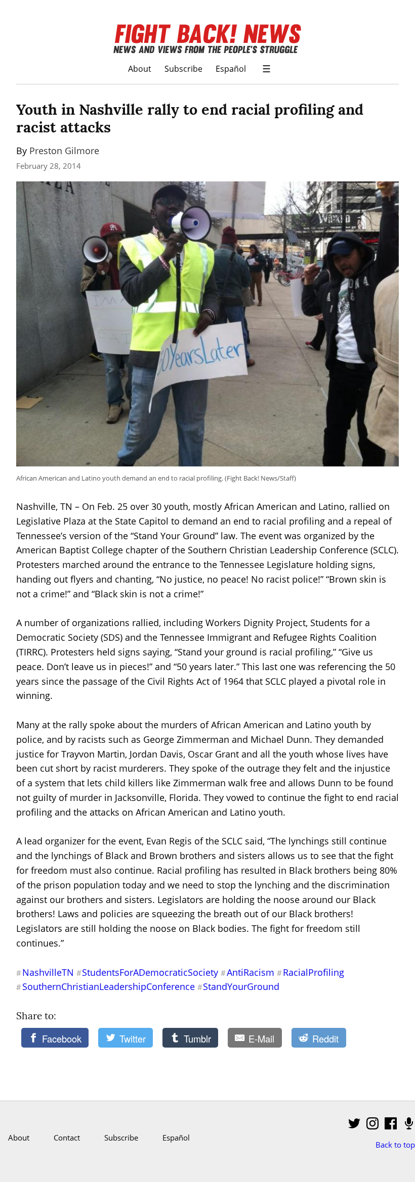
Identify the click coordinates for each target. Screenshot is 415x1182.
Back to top (395, 1145)
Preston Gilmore (64, 151)
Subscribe (183, 68)
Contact (67, 1137)
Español (231, 68)
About (139, 68)
